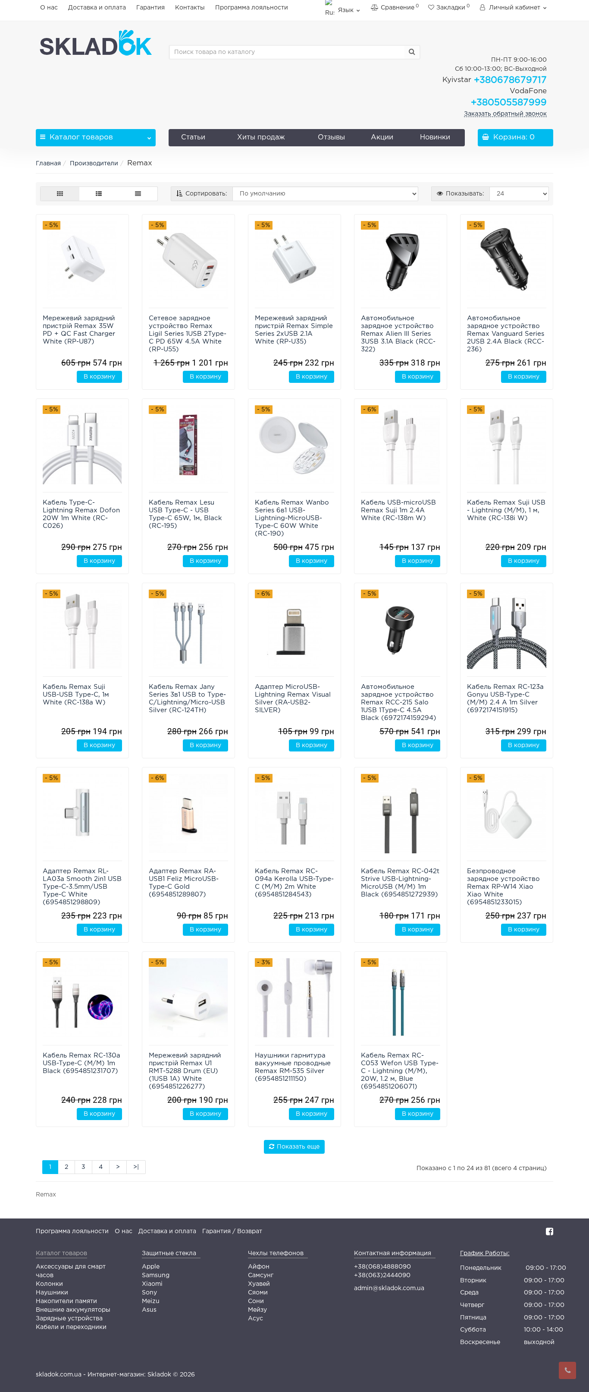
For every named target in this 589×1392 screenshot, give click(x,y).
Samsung (155, 1275)
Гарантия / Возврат (232, 1231)
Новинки (435, 137)
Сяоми (258, 1292)
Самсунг (260, 1275)
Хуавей (259, 1284)
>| (136, 1167)
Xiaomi (152, 1284)
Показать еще (298, 1146)
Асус (255, 1318)
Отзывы (331, 137)
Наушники (52, 1292)
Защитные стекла (169, 1253)
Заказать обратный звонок (505, 114)
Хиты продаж (261, 137)
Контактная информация (392, 1253)
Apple (151, 1266)
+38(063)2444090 (382, 1275)
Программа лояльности (251, 7)
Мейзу (257, 1310)
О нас (49, 7)
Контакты (190, 7)
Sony (149, 1292)
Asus (149, 1310)
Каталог (81, 137)
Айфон (258, 1266)
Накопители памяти (66, 1301)
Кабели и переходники (71, 1327)
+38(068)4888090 (382, 1266)
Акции (382, 137)
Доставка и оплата (97, 7)
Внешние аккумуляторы (73, 1310)
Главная (48, 163)
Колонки (49, 1284)
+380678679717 (494, 80)
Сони (256, 1301)
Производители (94, 163)
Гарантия (150, 7)
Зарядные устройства (69, 1318)
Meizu (151, 1301)
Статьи (193, 137)
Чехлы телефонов (276, 1253)
